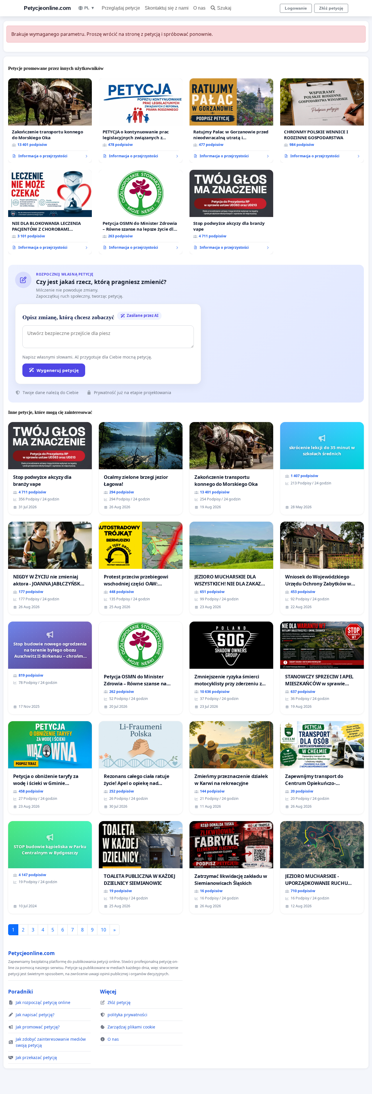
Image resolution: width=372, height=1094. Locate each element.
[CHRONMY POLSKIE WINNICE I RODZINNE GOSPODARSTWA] (322, 120)
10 (103, 930)
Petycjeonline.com (47, 8)
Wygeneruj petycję (58, 370)
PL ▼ (89, 8)
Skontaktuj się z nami (167, 8)
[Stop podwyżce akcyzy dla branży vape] (231, 212)
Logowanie (296, 8)
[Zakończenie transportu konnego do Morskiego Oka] (50, 120)
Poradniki (20, 991)
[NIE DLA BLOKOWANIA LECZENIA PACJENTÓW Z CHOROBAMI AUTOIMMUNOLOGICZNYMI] (50, 212)
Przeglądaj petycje (121, 8)
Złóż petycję (331, 8)
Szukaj (224, 8)
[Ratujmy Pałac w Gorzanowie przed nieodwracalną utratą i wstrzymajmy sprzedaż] (231, 120)
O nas (199, 8)
